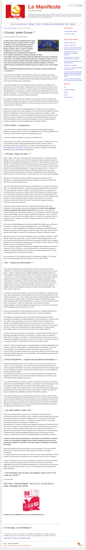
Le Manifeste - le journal (69, 33)
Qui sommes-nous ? (22, 24)
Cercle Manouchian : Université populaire (53, 24)
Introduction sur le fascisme (70, 65)
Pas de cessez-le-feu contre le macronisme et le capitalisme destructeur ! (71, 53)
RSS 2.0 (28, 545)
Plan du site (7, 545)
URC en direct (12, 28)
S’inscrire (14, 538)
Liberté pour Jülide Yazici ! (70, 42)
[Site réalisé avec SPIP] (79, 544)
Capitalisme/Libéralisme (69, 89)
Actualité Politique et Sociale (70, 31)
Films (67, 24)
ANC (65, 87)
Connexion (7, 538)
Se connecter (15, 545)
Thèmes (38, 24)
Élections (66, 92)
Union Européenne (68, 97)
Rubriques (32, 24)
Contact (22, 545)
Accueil (13, 24)
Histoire (66, 94)
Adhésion (72, 24)
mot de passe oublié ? (24, 538)
